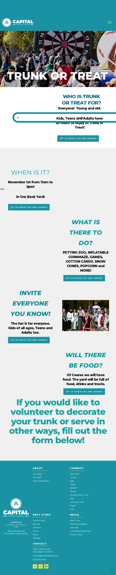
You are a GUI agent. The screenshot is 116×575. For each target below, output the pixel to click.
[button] (110, 22)
